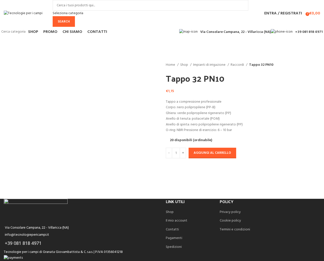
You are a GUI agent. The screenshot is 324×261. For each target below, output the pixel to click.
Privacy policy (230, 212)
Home (171, 65)
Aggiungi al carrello (212, 153)
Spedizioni (174, 247)
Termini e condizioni (235, 229)
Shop (184, 65)
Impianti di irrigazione (209, 65)
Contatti (172, 229)
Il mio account (176, 220)
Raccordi (238, 65)
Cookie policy (230, 220)
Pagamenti (174, 238)
